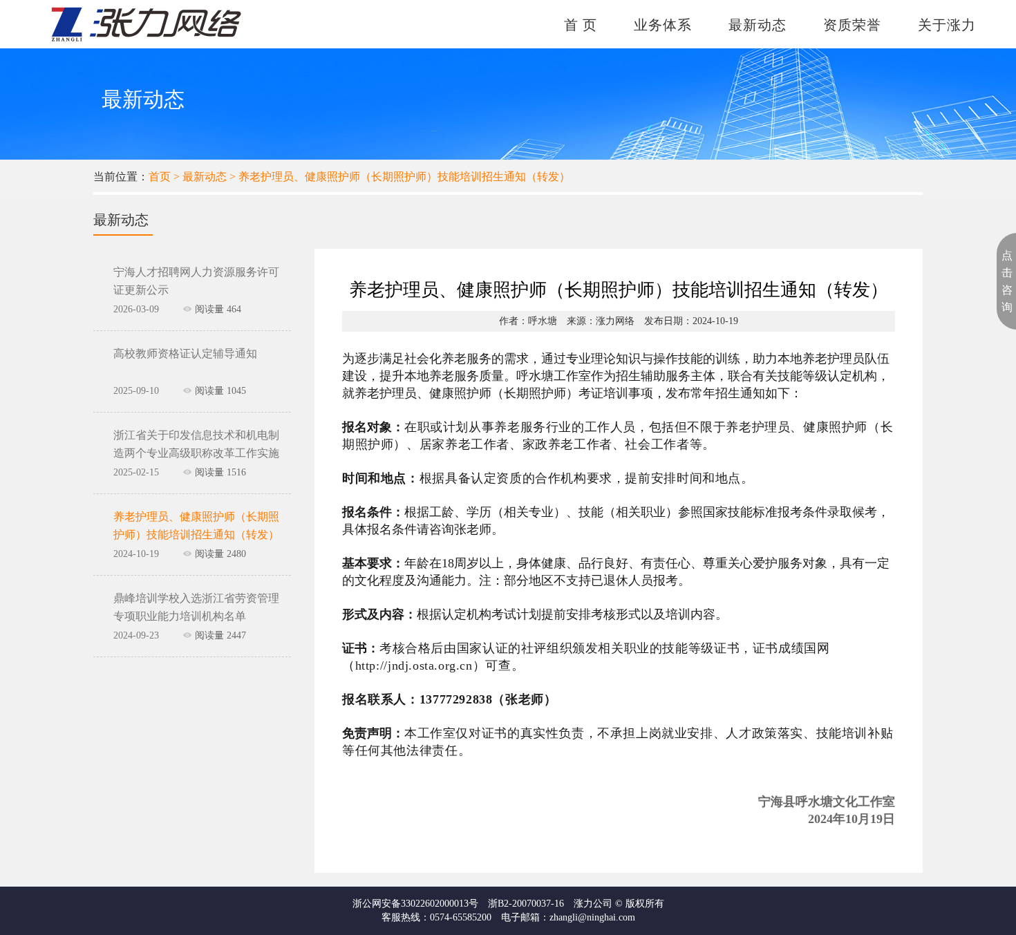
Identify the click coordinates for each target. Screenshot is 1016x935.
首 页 (580, 24)
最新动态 (757, 24)
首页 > (165, 176)
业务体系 (663, 24)
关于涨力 (947, 24)
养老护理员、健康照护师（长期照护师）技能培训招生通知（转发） (404, 176)
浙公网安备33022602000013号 (415, 903)
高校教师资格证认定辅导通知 (185, 353)
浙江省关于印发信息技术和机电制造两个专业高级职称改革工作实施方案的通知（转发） (196, 453)
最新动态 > (210, 176)
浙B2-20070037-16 (526, 903)
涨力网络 (615, 321)
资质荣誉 (852, 24)
